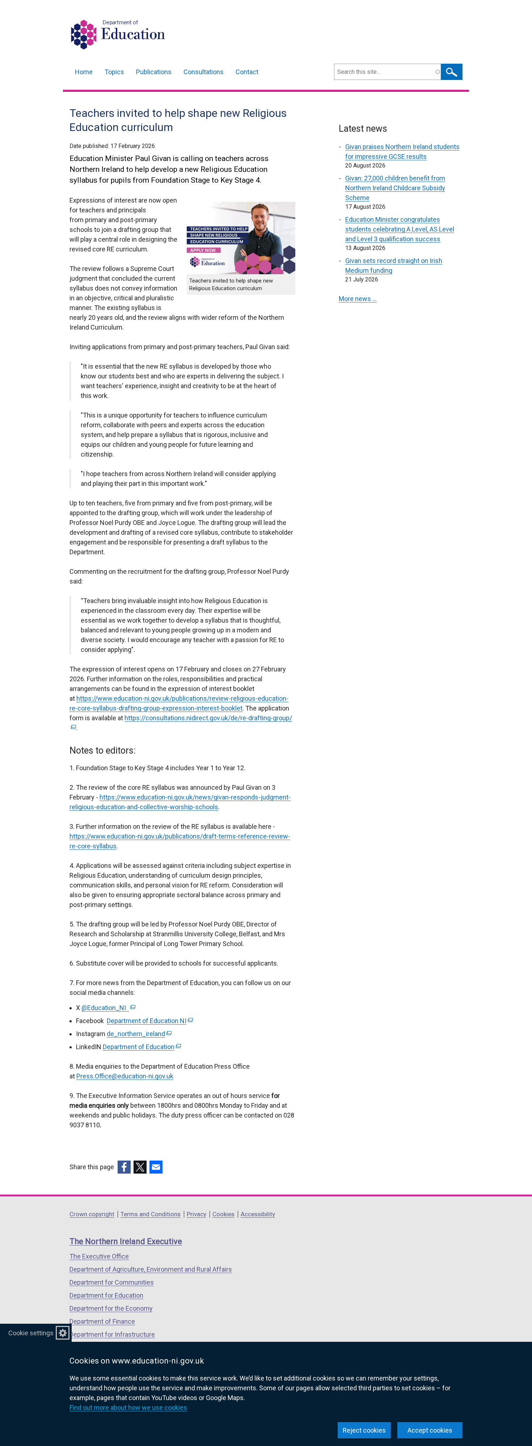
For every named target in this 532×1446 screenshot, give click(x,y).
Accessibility (258, 1214)
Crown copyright (91, 1214)
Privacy (196, 1214)
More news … (358, 298)
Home (84, 72)
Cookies (223, 1214)
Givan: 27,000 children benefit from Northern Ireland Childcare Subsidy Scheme (395, 188)
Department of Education (141, 1047)
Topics (114, 72)
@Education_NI (107, 1008)
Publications (154, 72)
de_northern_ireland (138, 1034)
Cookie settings (31, 1333)
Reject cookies (364, 1430)
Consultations (203, 72)
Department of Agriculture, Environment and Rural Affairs (150, 1269)
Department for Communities (111, 1282)
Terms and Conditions (151, 1214)
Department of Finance (102, 1321)
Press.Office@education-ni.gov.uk (124, 1076)
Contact (247, 72)
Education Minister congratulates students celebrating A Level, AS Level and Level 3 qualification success (399, 229)
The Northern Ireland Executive (125, 1241)
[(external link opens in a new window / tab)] (124, 1167)
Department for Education (106, 1295)
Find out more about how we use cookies (128, 1407)
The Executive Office (99, 1256)
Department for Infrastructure (112, 1334)
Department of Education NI (149, 1021)
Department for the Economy (111, 1308)
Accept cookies (430, 1430)
